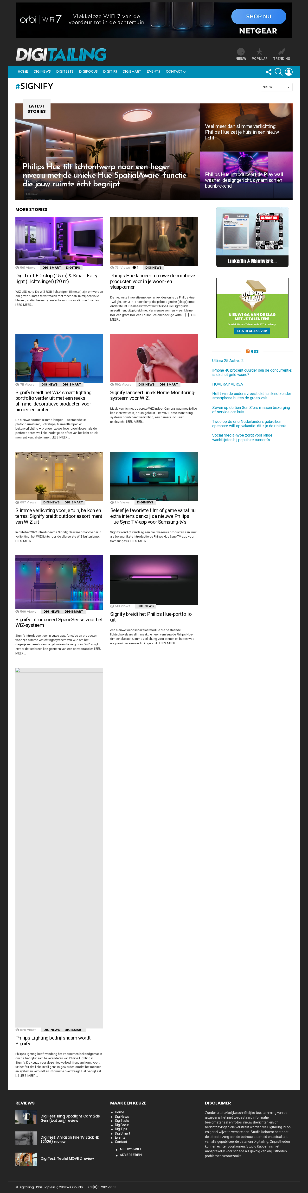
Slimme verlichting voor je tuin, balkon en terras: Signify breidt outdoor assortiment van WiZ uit (58, 516)
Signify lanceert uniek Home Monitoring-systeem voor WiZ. (153, 395)
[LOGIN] (289, 72)
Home (23, 72)
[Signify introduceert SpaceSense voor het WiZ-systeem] (59, 582)
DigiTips (110, 72)
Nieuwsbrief (131, 1149)
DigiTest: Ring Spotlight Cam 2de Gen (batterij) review (70, 1118)
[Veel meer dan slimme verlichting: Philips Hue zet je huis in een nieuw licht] (246, 127)
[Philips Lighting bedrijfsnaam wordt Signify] (59, 848)
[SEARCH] (278, 72)
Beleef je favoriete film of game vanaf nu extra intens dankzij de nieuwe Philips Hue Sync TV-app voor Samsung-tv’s (152, 516)
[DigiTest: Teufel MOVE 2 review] (26, 1159)
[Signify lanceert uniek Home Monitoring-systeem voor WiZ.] (154, 358)
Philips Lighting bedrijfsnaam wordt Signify (53, 1041)
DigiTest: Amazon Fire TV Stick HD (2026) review (70, 1139)
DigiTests (65, 72)
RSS (254, 351)
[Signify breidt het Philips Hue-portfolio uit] (154, 580)
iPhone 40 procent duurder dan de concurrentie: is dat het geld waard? (252, 372)
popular (260, 59)
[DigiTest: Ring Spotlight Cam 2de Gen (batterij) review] (26, 1117)
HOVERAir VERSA (227, 384)
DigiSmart (132, 72)
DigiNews (42, 72)
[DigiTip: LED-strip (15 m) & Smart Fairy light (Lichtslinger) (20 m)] (59, 241)
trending (281, 59)
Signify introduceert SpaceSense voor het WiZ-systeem (59, 622)
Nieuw (241, 59)
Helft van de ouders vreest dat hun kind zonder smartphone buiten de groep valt (251, 396)
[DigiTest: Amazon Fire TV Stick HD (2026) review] (26, 1138)
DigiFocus (88, 72)
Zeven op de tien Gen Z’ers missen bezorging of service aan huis (251, 410)
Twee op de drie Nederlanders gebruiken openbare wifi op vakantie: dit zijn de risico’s (249, 423)
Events (153, 72)
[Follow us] (268, 72)
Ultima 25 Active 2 (228, 361)
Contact (174, 72)
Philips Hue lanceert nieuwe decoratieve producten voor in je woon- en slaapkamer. (152, 281)
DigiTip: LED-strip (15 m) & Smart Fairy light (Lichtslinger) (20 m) (56, 278)
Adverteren (131, 1155)
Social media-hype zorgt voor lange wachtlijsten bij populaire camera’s (242, 437)
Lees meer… (24, 304)
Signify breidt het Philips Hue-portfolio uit (151, 617)
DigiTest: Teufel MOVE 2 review (67, 1158)
